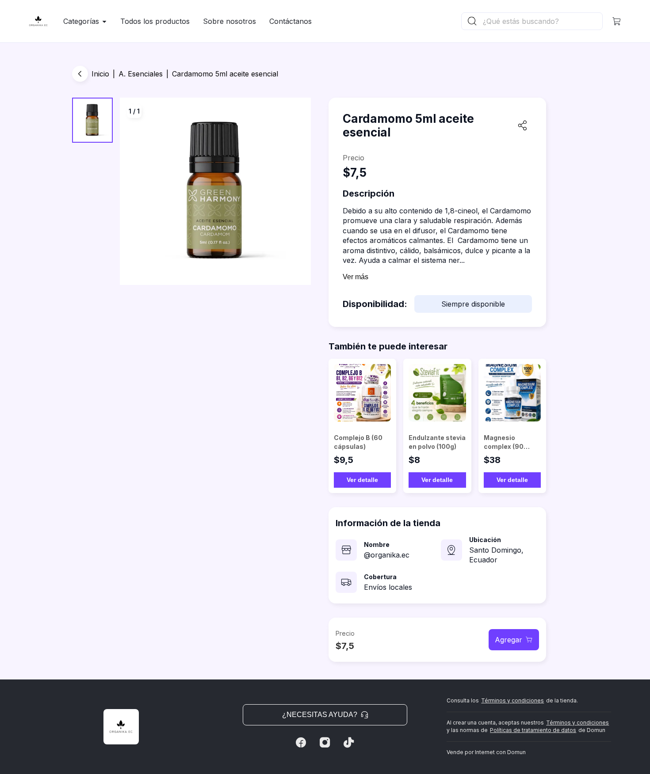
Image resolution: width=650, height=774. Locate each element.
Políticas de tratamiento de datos (533, 730)
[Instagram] (325, 742)
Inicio (100, 73)
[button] (617, 21)
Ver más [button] (355, 277)
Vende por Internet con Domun (486, 752)
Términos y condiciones (512, 700)
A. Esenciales (141, 73)
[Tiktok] (349, 742)
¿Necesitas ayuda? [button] (319, 714)
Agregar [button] (508, 639)
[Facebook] (301, 742)
